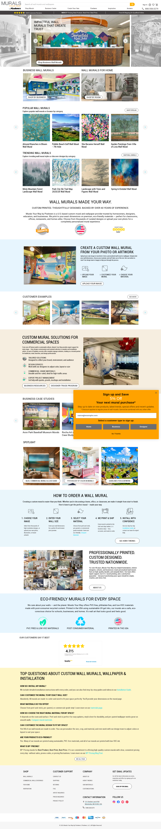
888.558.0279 (151, 8)
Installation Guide (124, 689)
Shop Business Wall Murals (49, 62)
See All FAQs (80, 759)
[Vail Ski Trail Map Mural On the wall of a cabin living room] (146, 41)
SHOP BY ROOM (94, 97)
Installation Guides (128, 528)
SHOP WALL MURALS (129, 155)
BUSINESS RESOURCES (34, 386)
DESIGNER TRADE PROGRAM (64, 386)
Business (116, 427)
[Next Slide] (145, 127)
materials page (96, 707)
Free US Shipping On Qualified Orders (131, 13)
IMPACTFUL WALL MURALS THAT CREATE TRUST (50, 25)
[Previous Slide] (15, 127)
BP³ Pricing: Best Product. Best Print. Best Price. (80, 13)
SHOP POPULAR (131, 110)
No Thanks (116, 433)
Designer (143, 427)
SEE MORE (132, 297)
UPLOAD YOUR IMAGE (92, 283)
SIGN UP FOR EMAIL (122, 786)
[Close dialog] (156, 393)
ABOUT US (97, 587)
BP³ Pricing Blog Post (94, 753)
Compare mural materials (42, 719)
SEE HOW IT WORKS (127, 540)
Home (88, 427)
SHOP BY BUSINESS (37, 97)
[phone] (143, 8)
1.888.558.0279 (89, 808)
